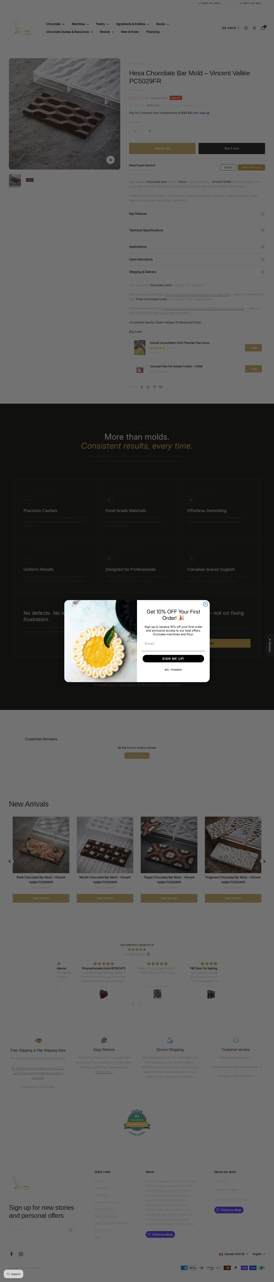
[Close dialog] (205, 604)
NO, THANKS (173, 669)
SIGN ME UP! (173, 658)
